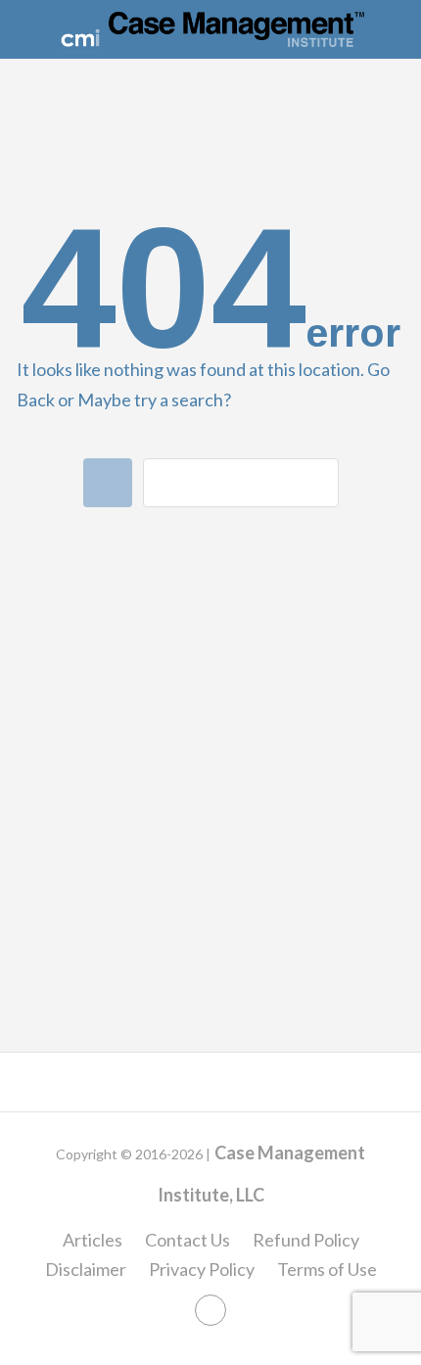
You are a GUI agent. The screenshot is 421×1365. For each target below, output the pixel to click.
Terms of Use (327, 1269)
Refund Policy (306, 1239)
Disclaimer (85, 1269)
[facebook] (210, 1310)
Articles (92, 1239)
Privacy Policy (202, 1269)
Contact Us (187, 1239)
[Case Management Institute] (210, 28)
